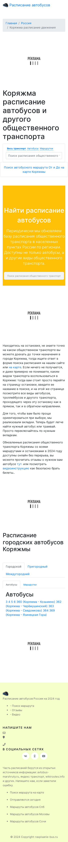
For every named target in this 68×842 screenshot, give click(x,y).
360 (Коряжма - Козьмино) (36, 602)
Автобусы (33, 148)
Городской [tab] (13, 566)
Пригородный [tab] (38, 566)
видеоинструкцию (16, 468)
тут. (19, 464)
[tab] (11, 584)
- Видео (15, 714)
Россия (26, 23)
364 (45, 610)
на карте (15, 367)
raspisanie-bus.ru (46, 837)
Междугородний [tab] (18, 574)
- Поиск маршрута (22, 706)
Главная (11, 23)
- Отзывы (16, 710)
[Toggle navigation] (60, 5)
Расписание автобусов (29, 5)
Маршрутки (46, 148)
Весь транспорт (16, 148)
